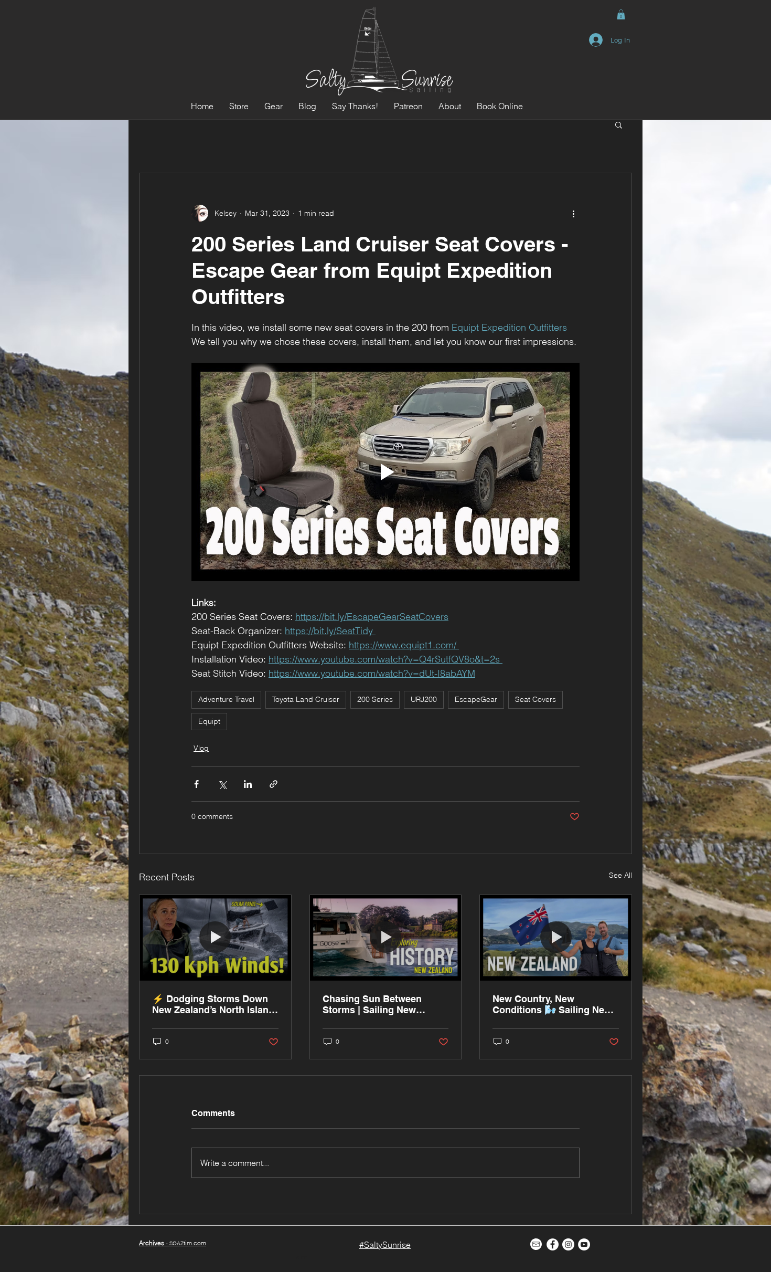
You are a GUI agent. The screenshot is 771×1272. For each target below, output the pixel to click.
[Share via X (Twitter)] (222, 784)
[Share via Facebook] (196, 784)
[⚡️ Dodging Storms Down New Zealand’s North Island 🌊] (215, 937)
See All (620, 875)
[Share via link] (274, 784)
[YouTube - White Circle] (584, 1244)
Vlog (201, 748)
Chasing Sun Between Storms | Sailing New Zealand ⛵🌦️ (372, 1004)
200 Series (375, 699)
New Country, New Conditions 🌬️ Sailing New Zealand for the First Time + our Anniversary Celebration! (553, 1004)
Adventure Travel (226, 699)
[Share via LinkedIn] (248, 784)
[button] (621, 14)
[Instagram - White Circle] (568, 1244)
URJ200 (424, 699)
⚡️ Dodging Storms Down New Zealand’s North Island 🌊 (213, 1004)
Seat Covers (535, 699)
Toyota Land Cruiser (305, 699)
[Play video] (385, 472)
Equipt (209, 721)
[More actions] (573, 213)
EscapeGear (476, 699)
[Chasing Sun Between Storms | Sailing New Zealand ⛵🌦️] (386, 937)
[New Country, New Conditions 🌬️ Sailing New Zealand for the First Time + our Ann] (555, 937)
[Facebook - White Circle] (553, 1244)
